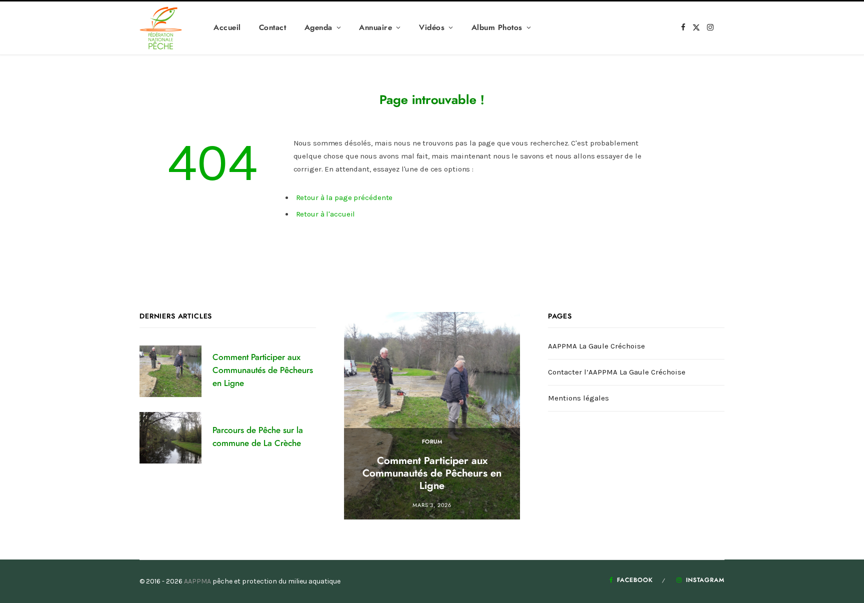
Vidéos (431, 28)
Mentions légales (578, 398)
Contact (272, 28)
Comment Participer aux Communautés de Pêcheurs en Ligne (262, 370)
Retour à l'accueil (326, 214)
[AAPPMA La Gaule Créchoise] (161, 28)
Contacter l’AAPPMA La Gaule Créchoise (617, 372)
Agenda (318, 28)
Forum (432, 441)
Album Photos (497, 28)
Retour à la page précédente (344, 197)
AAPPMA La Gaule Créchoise (596, 346)
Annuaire (375, 28)
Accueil (227, 28)
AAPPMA (197, 581)
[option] (432, 416)
